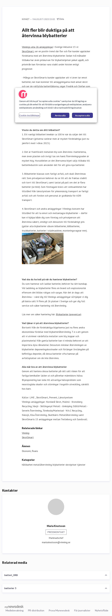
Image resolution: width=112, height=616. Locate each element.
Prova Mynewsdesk (59, 610)
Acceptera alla (82, 115)
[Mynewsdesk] (14, 606)
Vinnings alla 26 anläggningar (37, 47)
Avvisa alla (60, 115)
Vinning (25, 433)
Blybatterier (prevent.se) (68, 314)
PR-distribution (36, 610)
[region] (56, 105)
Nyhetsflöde (101, 610)
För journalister (82, 610)
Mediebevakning (14, 610)
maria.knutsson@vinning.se (56, 542)
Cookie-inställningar (29, 115)
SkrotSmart (28, 51)
